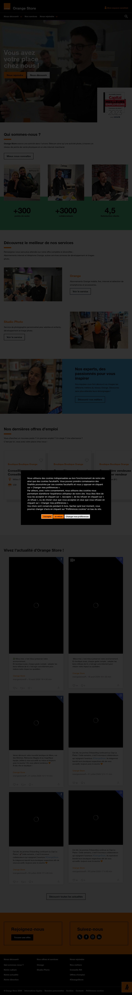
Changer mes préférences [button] (77, 516)
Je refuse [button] (58, 516)
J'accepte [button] (47, 516)
